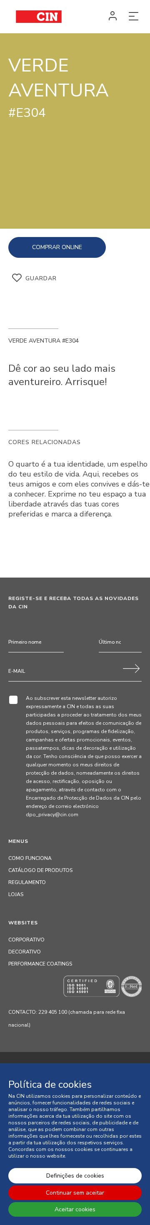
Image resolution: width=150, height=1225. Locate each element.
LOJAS (15, 894)
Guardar (41, 278)
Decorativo (24, 951)
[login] (112, 16)
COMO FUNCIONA (30, 858)
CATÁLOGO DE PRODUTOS (40, 870)
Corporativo (26, 939)
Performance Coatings (40, 964)
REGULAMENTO (27, 882)
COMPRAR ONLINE (57, 247)
